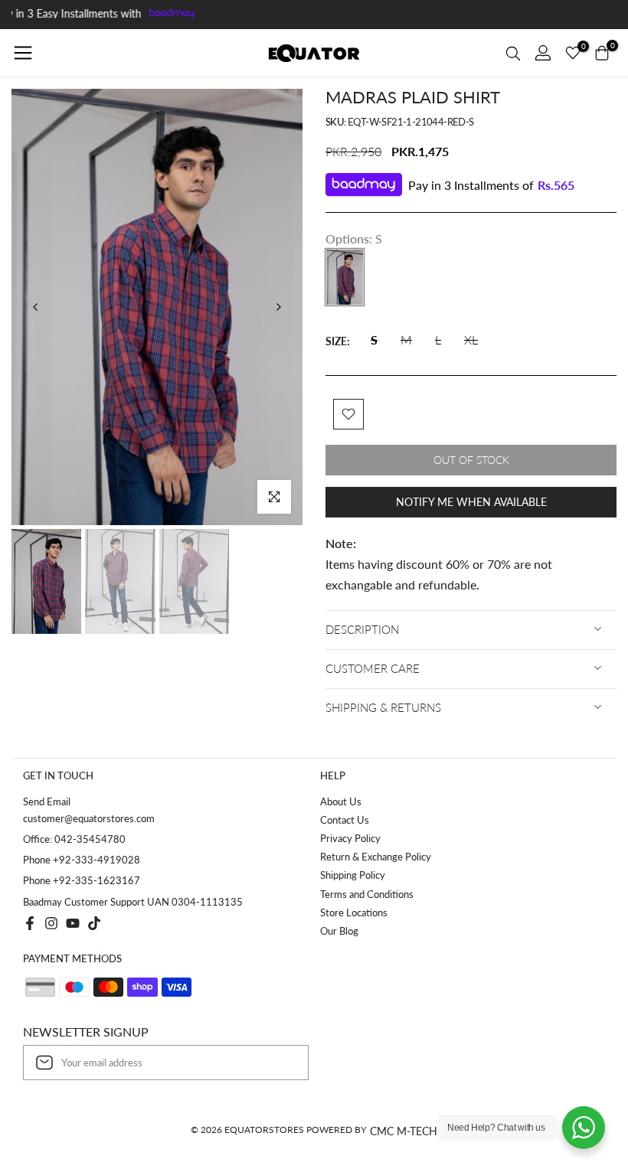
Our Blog (339, 931)
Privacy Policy (350, 838)
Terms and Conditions (367, 894)
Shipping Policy (352, 875)
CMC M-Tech (403, 1131)
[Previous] (36, 307)
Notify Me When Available (471, 501)
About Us (340, 801)
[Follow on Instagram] (51, 923)
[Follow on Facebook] (30, 923)
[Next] (278, 307)
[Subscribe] (281, 1062)
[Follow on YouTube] (73, 923)
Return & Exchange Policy (375, 856)
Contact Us (344, 820)
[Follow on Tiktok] (94, 923)
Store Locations (354, 912)
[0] (572, 52)
